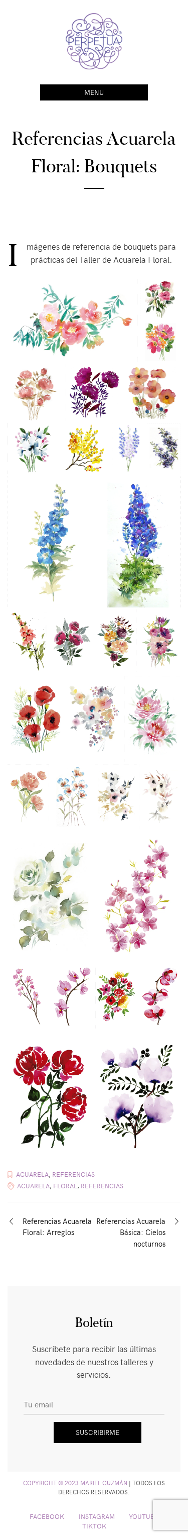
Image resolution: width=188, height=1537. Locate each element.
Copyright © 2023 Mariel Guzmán (75, 1483)
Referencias (73, 1174)
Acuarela (32, 1174)
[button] (73, 321)
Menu (94, 92)
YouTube (143, 1516)
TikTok (94, 1525)
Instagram (97, 1516)
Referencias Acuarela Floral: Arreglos (57, 1227)
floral (65, 1185)
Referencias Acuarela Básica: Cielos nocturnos (130, 1232)
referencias (102, 1185)
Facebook (47, 1516)
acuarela (33, 1185)
